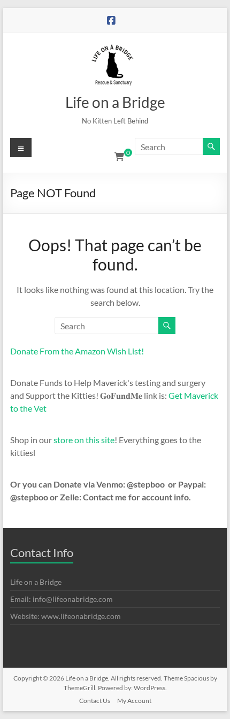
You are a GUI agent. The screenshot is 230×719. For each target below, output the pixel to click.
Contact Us (94, 701)
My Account (134, 701)
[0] (119, 156)
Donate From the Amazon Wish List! (77, 351)
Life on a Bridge (115, 102)
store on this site (83, 440)
